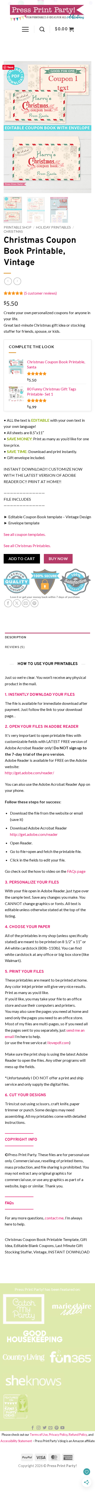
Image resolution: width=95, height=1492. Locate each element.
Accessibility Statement (16, 1441)
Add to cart (22, 558)
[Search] (42, 29)
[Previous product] (17, 281)
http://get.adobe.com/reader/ (29, 772)
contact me (54, 1218)
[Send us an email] (50, 1428)
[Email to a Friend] (26, 603)
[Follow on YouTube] (62, 1428)
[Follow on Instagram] (38, 1428)
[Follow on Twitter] (45, 1428)
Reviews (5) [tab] (15, 647)
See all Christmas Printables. (27, 545)
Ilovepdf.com (58, 1042)
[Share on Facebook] (8, 603)
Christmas (13, 231)
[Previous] (11, 127)
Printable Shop (17, 227)
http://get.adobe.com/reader (34, 834)
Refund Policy (78, 1435)
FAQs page (76, 871)
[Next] (83, 127)
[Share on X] (17, 603)
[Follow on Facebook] (33, 1428)
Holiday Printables (53, 227)
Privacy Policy (58, 1435)
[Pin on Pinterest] (34, 603)
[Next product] (8, 281)
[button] (25, 29)
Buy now (58, 558)
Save (10, 67)
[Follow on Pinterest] (56, 1428)
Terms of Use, (39, 1435)
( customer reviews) (40, 293)
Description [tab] (15, 638)
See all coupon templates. (25, 534)
